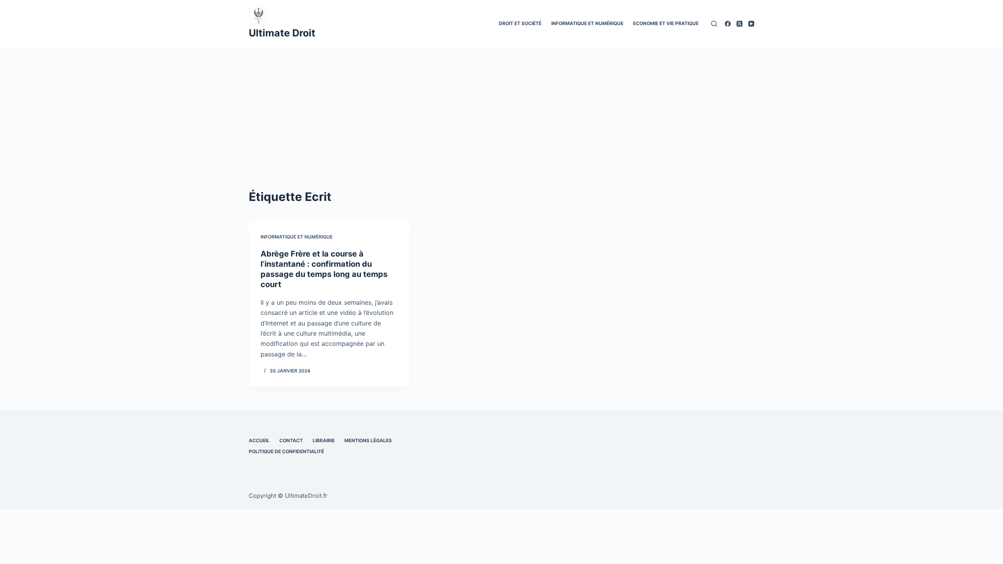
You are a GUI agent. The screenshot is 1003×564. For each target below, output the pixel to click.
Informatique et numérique (587, 23)
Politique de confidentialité (286, 451)
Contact (291, 440)
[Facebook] (728, 24)
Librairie (324, 440)
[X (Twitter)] (739, 24)
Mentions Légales (368, 440)
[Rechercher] (714, 24)
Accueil (259, 440)
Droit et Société (520, 23)
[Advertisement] (501, 106)
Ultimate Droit (282, 33)
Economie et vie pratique (666, 23)
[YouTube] (751, 24)
